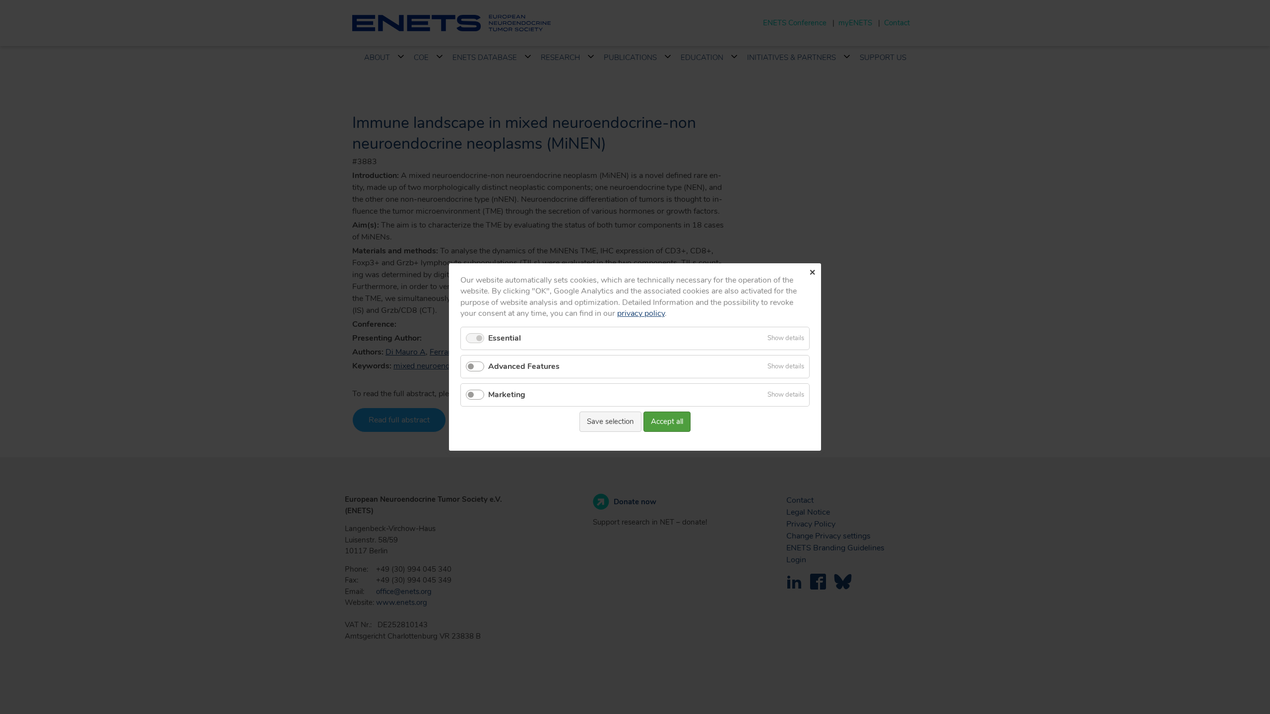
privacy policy (641, 313)
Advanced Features (524, 366)
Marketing (506, 394)
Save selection (610, 421)
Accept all (667, 421)
